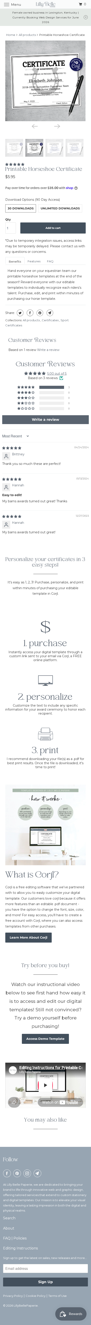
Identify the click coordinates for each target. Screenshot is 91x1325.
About (8, 1228)
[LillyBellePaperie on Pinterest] (18, 1173)
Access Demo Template (45, 1039)
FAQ (50, 261)
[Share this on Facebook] (29, 313)
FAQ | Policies (15, 1238)
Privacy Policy (13, 1296)
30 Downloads (21, 208)
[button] (14, 164)
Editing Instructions (20, 1248)
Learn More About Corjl (28, 937)
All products (27, 35)
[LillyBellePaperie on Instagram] (28, 1173)
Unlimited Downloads (60, 208)
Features (34, 261)
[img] (11, 448)
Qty (8, 219)
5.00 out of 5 (56, 374)
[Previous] (34, 126)
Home (10, 35)
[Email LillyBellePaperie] (38, 1173)
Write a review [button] (45, 419)
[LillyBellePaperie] (45, 4)
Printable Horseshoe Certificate (43, 170)
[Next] (57, 126)
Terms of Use (57, 1296)
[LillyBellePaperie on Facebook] (7, 1173)
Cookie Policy (36, 1296)
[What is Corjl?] (45, 825)
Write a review (48, 350)
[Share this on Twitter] (19, 313)
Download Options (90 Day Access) (32, 200)
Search (9, 1218)
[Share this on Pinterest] (39, 313)
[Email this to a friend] (49, 313)
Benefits (15, 261)
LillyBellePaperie (26, 1305)
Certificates (50, 320)
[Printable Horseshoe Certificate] (45, 81)
